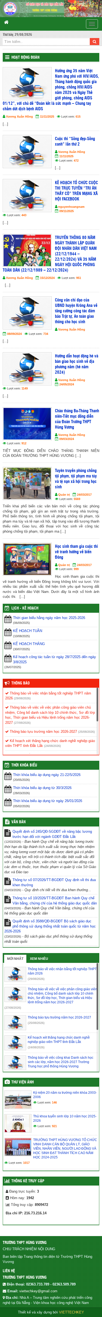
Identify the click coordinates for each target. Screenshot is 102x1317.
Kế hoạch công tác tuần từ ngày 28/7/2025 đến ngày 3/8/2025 (54, 659)
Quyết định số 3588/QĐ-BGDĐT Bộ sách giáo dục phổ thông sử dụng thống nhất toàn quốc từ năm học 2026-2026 (50, 926)
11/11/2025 (47, 116)
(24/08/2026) (52, 745)
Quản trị (64, 494)
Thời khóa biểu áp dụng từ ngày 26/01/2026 (47, 801)
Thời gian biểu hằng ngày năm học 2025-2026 (49, 618)
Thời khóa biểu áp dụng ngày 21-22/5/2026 (47, 775)
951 (78, 277)
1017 (26, 1162)
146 (54, 1102)
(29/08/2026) (22, 698)
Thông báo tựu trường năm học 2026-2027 (43, 732)
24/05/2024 (66, 384)
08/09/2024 (14, 333)
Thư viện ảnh (22, 1082)
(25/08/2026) (86, 731)
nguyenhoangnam (71, 206)
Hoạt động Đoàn (25, 57)
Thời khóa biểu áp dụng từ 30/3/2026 (42, 788)
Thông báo (20, 683)
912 (23, 443)
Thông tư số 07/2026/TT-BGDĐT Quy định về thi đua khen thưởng (54, 882)
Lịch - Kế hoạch (24, 608)
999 (76, 569)
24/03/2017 (84, 494)
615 (78, 116)
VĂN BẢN (18, 822)
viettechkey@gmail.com (38, 1291)
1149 (24, 388)
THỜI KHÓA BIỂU (24, 765)
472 (76, 160)
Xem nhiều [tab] (39, 959)
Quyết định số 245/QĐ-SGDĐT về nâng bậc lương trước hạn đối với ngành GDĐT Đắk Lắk (52, 834)
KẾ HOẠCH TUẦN (27, 631)
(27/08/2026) (22, 722)
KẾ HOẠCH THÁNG (29, 644)
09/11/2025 (66, 211)
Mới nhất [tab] (15, 959)
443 (23, 215)
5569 (77, 499)
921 (54, 1126)
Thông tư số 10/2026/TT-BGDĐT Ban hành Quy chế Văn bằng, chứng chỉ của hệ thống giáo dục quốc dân (55, 900)
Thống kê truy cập (27, 1181)
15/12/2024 (47, 277)
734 (45, 333)
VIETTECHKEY (71, 1312)
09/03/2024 (66, 439)
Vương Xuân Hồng (19, 116)
